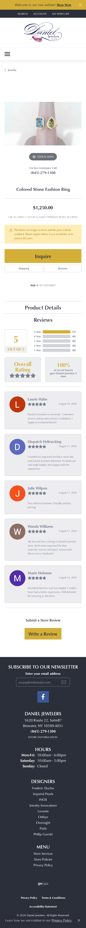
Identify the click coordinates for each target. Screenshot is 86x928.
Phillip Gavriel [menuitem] (43, 834)
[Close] (80, 5)
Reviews (43, 319)
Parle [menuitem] (43, 828)
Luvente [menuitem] (43, 811)
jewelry (12, 70)
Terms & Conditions (53, 898)
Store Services (43, 853)
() (74, 332)
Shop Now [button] (64, 5)
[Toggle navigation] (7, 54)
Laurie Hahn (37, 399)
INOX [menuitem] (43, 799)
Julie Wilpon (37, 488)
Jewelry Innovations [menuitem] (43, 805)
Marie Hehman (40, 572)
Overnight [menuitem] (43, 822)
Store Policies (43, 859)
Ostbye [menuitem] (43, 816)
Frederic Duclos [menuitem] (43, 788)
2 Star (37, 346)
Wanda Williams (40, 526)
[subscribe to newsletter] (64, 682)
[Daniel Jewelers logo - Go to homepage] (43, 32)
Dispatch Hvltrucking (44, 441)
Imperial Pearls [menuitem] (43, 793)
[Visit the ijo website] (43, 884)
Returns (62, 268)
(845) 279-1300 (43, 172)
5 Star (37, 332)
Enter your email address (43, 673)
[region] (43, 123)
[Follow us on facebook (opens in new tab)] (43, 697)
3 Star (37, 341)
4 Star (37, 336)
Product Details (43, 307)
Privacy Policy (43, 865)
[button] (22, 14)
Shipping (24, 268)
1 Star (37, 350)
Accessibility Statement (43, 906)
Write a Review (43, 633)
